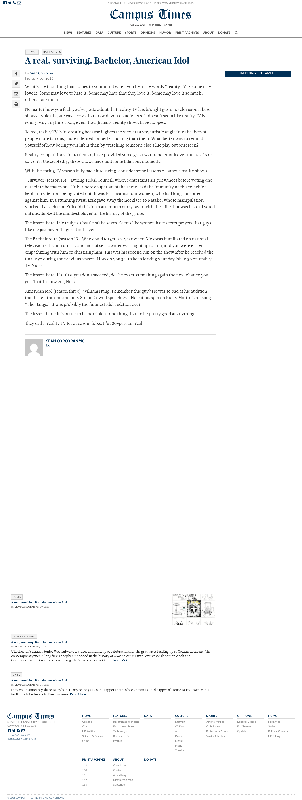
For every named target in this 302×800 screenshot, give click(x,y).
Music (178, 745)
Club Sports (213, 726)
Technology (120, 731)
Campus (87, 721)
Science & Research (93, 736)
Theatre (179, 750)
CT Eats (179, 726)
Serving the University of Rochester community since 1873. (31, 724)
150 (84, 770)
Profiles (117, 741)
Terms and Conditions (49, 798)
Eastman (180, 721)
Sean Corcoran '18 (65, 341)
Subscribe (119, 784)
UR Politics (88, 731)
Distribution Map (123, 780)
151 (84, 775)
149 (84, 765)
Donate (224, 32)
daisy (17, 675)
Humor (165, 32)
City (84, 726)
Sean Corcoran (41, 73)
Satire (271, 726)
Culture (114, 32)
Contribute (119, 765)
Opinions (148, 32)
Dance (179, 736)
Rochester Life (121, 736)
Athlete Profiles (215, 721)
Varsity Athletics (215, 736)
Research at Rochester (126, 721)
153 (84, 784)
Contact (117, 770)
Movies (179, 741)
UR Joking (274, 736)
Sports (130, 32)
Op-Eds (241, 731)
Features (84, 32)
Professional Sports (217, 731)
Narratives (52, 52)
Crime (85, 741)
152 (84, 780)
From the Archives (123, 726)
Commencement (24, 636)
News (68, 32)
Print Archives (187, 32)
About (208, 32)
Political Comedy (278, 731)
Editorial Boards (246, 721)
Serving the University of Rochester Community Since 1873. (151, 3)
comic (17, 597)
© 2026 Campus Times (20, 798)
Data (99, 32)
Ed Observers (245, 726)
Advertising (119, 775)
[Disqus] (113, 417)
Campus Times (151, 14)
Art (177, 731)
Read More (121, 660)
